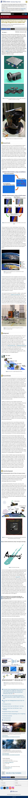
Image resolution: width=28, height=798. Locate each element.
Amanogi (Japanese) (7, 717)
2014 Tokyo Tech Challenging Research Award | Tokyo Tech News (13, 701)
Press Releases (3, 785)
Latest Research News (7, 720)
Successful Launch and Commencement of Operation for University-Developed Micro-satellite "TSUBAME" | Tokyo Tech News (14, 697)
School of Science (5, 735)
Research (5, 32)
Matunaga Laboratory (7, 703)
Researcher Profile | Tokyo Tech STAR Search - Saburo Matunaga (12, 709)
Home (2, 780)
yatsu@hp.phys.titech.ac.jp (9, 762)
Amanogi (17, 576)
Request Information (18, 785)
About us (16, 780)
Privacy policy (3, 782)
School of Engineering (5, 753)
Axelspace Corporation (15, 294)
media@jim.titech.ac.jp (8, 767)
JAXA (7, 51)
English (26, 13)
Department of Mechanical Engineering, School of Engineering (14, 713)
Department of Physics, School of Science (10, 711)
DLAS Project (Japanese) (7, 715)
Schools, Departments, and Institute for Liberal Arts (10, 736)
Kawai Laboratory (11, 345)
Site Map (16, 782)
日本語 (23, 13)
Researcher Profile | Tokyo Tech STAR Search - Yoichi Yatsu (13, 706)
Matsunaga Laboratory (21, 345)
